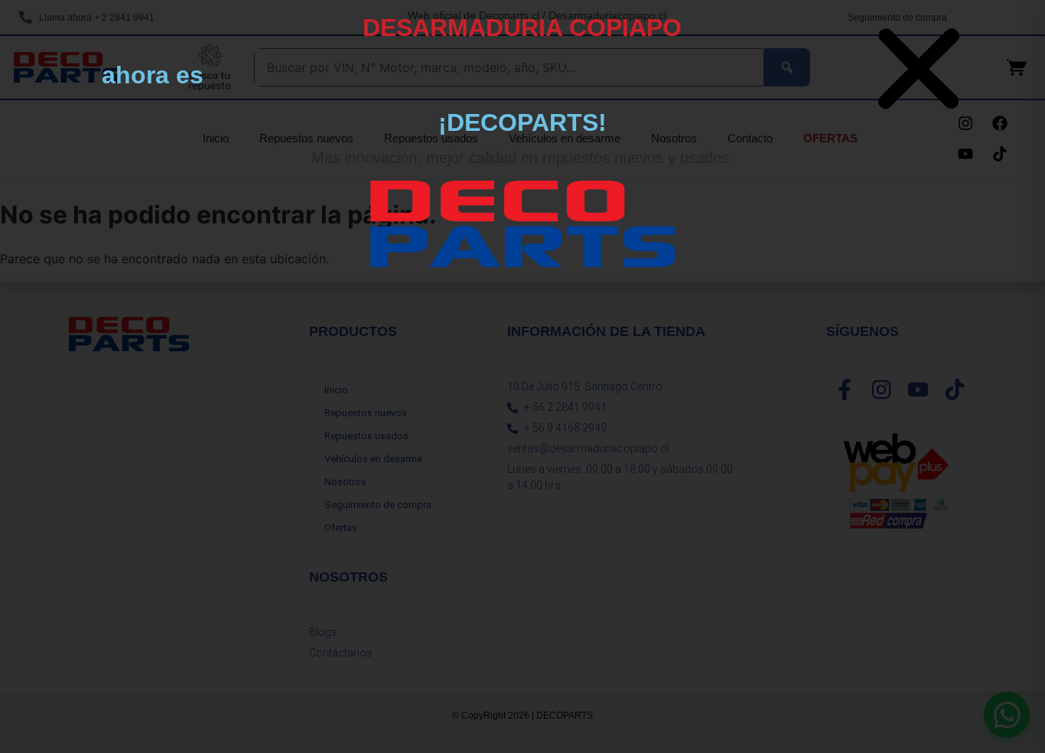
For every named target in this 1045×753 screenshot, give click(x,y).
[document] (522, 376)
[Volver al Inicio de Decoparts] (522, 224)
